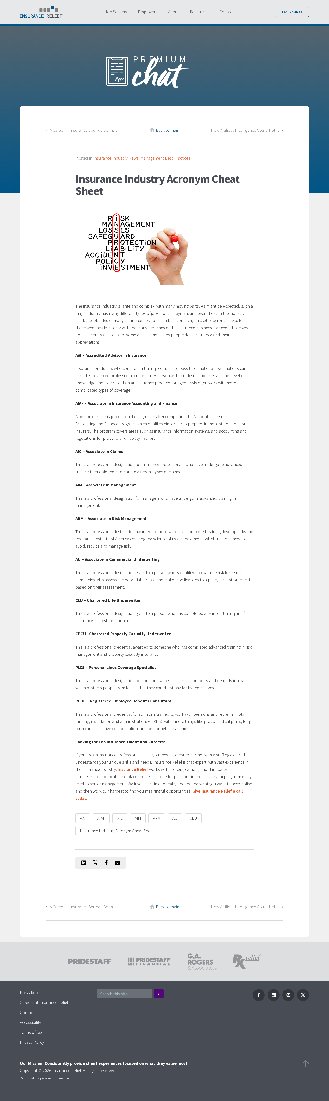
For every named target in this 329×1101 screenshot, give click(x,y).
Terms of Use (31, 1032)
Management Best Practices (165, 158)
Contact (226, 11)
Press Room (30, 992)
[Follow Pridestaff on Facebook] (259, 999)
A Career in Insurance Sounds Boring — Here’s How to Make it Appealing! (84, 130)
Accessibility (30, 1022)
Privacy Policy (32, 1042)
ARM (157, 818)
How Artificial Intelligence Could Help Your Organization (245, 130)
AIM (138, 818)
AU (175, 818)
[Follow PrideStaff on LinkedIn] (274, 999)
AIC (120, 818)
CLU (193, 818)
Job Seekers (116, 11)
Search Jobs (292, 12)
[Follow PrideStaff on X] (303, 999)
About (173, 11)
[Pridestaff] (41, 12)
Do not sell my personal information (44, 1078)
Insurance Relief (133, 769)
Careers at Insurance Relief (44, 1002)
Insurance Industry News (115, 158)
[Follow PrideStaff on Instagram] (288, 999)
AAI (83, 818)
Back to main (167, 130)
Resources (199, 11)
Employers (147, 11)
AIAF (101, 818)
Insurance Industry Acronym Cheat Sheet (117, 830)
